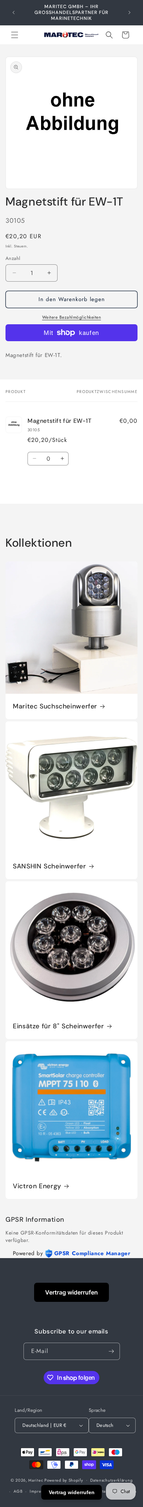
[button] (15, 35)
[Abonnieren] (111, 1351)
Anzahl (13, 258)
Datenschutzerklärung (111, 1480)
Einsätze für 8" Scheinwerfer (58, 1026)
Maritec (35, 1480)
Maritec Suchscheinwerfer (55, 706)
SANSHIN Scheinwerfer (49, 866)
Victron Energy (37, 1186)
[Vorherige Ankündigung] (14, 12)
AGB (18, 1491)
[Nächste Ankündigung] (129, 12)
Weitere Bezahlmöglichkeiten (71, 317)
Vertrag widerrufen (71, 1292)
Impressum (40, 1491)
